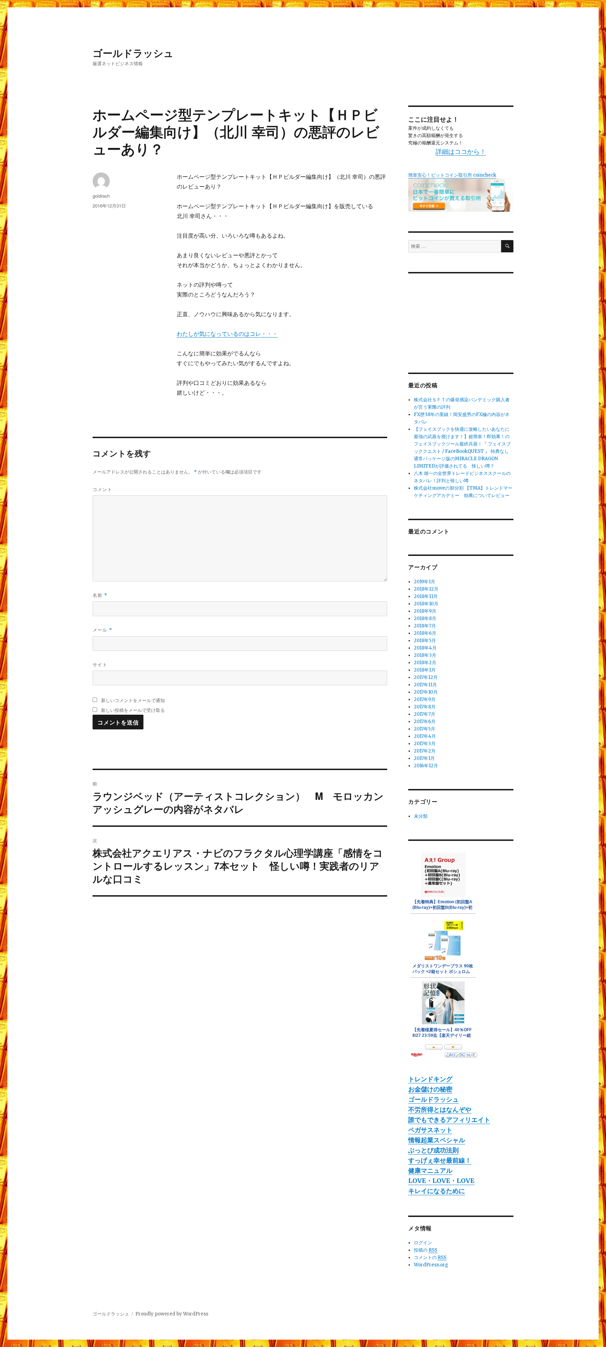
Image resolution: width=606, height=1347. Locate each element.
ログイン (423, 1243)
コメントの (430, 1257)
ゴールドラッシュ (133, 53)
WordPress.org (431, 1265)
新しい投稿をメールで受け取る (133, 710)
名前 (100, 595)
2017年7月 (424, 714)
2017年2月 (425, 751)
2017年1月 (424, 758)
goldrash (101, 195)
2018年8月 (425, 618)
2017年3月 (425, 744)
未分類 (420, 816)
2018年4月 (425, 648)
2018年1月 (425, 670)
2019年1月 (424, 582)
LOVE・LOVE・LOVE (441, 1181)
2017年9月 (425, 699)
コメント (102, 489)
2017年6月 (425, 721)
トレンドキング (430, 1079)
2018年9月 (425, 611)
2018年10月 (426, 604)
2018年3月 (425, 655)
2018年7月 (425, 626)
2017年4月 (425, 736)
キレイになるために (436, 1191)
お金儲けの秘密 (430, 1089)
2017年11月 (425, 685)
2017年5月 (424, 729)
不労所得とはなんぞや (439, 1110)
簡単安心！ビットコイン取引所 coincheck (452, 175)
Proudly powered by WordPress (171, 1314)
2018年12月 (426, 589)
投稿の (425, 1250)
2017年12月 (426, 677)
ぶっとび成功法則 (433, 1150)
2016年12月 (426, 766)
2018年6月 (425, 633)
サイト (100, 664)
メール (102, 629)
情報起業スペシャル (436, 1140)
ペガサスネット (430, 1130)
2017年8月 (425, 707)
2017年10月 (426, 692)
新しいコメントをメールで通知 (133, 700)
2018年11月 (426, 596)
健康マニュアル (430, 1170)
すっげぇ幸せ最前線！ (439, 1160)
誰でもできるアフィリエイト (449, 1120)
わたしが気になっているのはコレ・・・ (227, 333)
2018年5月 (425, 641)
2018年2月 (425, 663)
